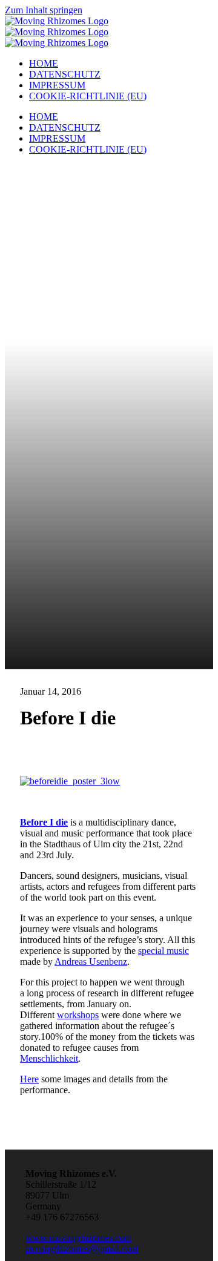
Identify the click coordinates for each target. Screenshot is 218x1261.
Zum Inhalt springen (43, 10)
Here (29, 1079)
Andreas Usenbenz (90, 961)
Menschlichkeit (49, 1058)
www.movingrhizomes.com (78, 1238)
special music (163, 950)
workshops (78, 1015)
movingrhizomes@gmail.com (81, 1248)
